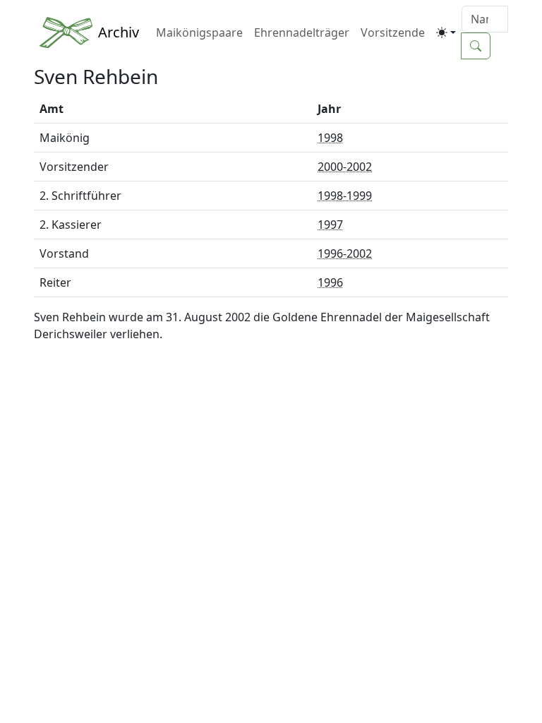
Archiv (118, 32)
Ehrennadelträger (301, 32)
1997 (330, 224)
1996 (330, 282)
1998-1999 (345, 195)
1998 (330, 137)
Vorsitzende (393, 32)
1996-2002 (345, 253)
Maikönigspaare (199, 32)
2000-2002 (345, 166)
